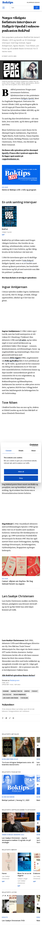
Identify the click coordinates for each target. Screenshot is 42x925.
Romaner (5, 691)
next (37, 745)
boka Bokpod (28, 260)
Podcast (34, 691)
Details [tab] (21, 450)
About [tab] (33, 450)
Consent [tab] (9, 450)
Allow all (21, 471)
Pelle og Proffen (12, 360)
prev (4, 745)
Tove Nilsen (24, 698)
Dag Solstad (7, 694)
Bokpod (27, 691)
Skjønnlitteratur (16, 691)
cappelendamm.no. (10, 159)
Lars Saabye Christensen (10, 698)
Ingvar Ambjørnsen (20, 694)
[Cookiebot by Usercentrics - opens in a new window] (29, 445)
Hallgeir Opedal (27, 98)
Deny (21, 478)
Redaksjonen (14, 680)
